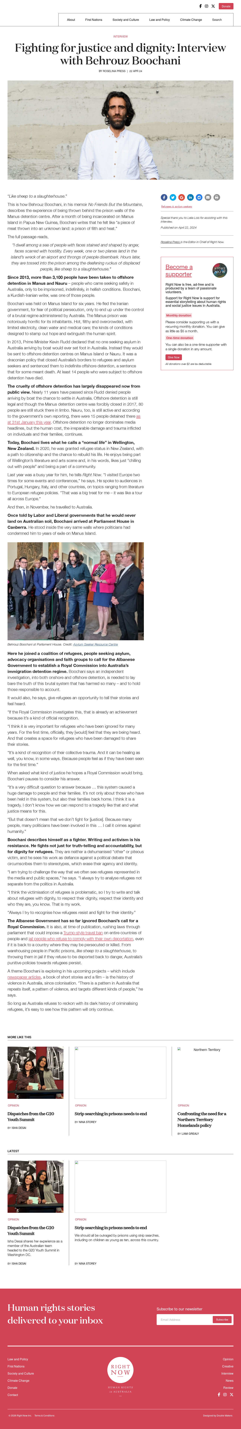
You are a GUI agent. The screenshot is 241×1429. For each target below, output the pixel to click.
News (229, 1380)
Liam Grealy (190, 1133)
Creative (227, 1366)
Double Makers (224, 1415)
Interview (120, 36)
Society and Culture (126, 19)
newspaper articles (24, 977)
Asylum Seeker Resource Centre (95, 644)
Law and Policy (159, 19)
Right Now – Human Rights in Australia (22, 13)
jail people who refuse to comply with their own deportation (81, 938)
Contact (13, 1395)
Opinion (13, 1105)
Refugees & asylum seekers (176, 206)
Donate (226, 6)
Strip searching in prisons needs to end (111, 1113)
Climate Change (191, 19)
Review (228, 1387)
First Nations (93, 19)
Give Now (173, 357)
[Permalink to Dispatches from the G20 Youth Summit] (35, 1075)
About (71, 19)
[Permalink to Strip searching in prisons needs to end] (120, 1075)
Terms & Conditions (44, 1415)
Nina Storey (87, 1122)
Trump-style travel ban (83, 932)
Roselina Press (114, 70)
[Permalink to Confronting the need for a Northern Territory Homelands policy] (205, 1075)
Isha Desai (19, 1128)
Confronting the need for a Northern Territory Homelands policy (202, 1119)
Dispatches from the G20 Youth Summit (31, 1116)
